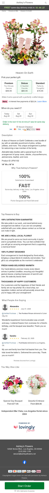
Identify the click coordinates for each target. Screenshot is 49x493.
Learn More (42, 101)
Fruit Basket (23, 343)
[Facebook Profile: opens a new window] (24, 462)
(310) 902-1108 (24, 451)
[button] (43, 487)
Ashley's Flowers (24, 3)
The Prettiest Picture (26, 313)
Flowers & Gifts (13, 11)
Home (4, 11)
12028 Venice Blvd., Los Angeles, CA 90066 (24, 449)
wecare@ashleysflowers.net (24, 453)
